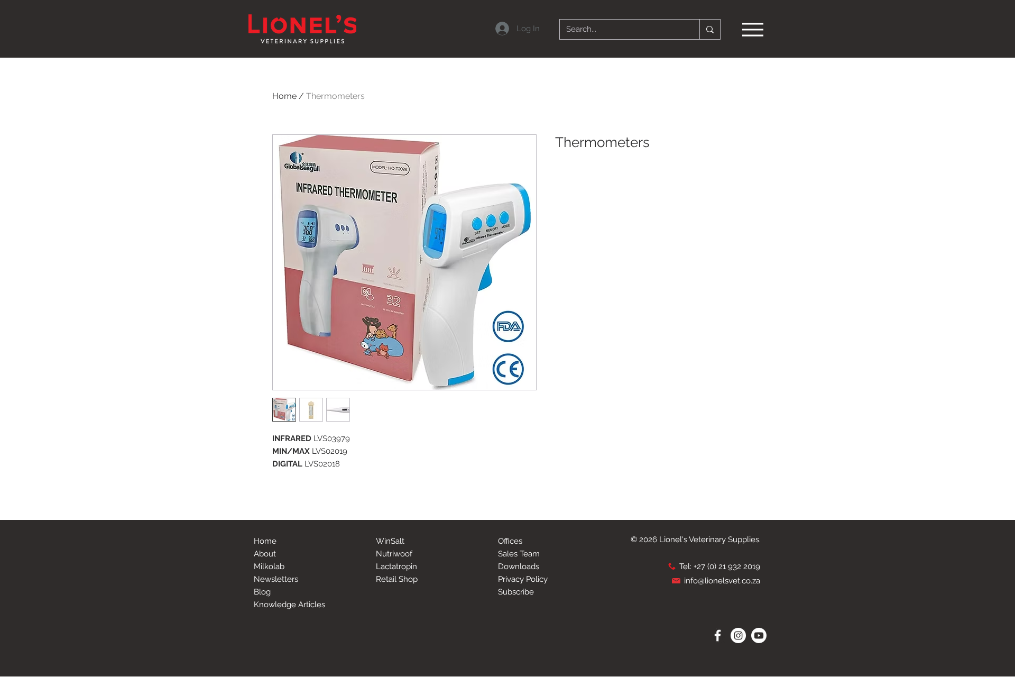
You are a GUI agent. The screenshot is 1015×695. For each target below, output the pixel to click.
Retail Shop (397, 579)
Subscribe (516, 592)
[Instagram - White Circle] (738, 635)
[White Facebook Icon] (717, 635)
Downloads (518, 566)
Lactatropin (396, 566)
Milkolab (269, 566)
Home (284, 96)
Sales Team (519, 554)
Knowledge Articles (289, 604)
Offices (510, 541)
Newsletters (276, 579)
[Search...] (709, 29)
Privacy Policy (523, 579)
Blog (262, 592)
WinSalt (390, 541)
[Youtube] (759, 635)
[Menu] (752, 29)
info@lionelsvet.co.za (722, 581)
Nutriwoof (394, 554)
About (265, 554)
